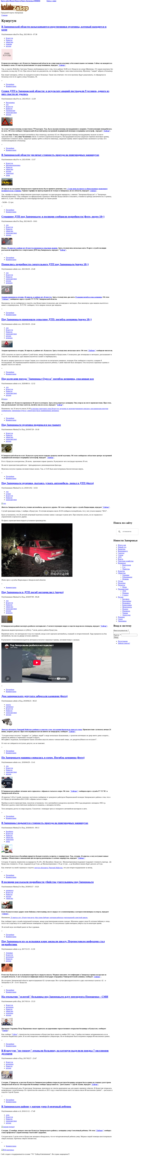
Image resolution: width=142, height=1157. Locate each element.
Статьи (120, 555)
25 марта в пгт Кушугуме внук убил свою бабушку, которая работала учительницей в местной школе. (49, 917)
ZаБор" (63, 250)
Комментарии (11, 86)
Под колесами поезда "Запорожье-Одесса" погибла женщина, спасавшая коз (47, 378)
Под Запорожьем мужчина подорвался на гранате (31, 424)
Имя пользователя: (121, 630)
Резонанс (121, 617)
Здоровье (9, 953)
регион (8, 46)
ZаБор (59, 405)
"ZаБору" (5, 299)
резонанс (9, 283)
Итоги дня (122, 545)
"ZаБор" (62, 65)
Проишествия (123, 589)
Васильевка (10, 102)
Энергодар (126, 615)
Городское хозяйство (125, 561)
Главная (4, 15)
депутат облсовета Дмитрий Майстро (48, 868)
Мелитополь (127, 607)
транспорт (10, 173)
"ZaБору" (74, 791)
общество (9, 42)
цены (8, 175)
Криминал (122, 563)
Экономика (122, 621)
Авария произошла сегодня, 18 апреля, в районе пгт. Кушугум (26, 297)
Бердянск (125, 599)
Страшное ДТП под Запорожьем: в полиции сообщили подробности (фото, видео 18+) (52, 216)
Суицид (125, 595)
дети (7, 1115)
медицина (9, 957)
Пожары (125, 593)
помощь (9, 44)
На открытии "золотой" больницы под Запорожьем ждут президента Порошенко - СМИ (54, 996)
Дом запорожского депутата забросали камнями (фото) (34, 696)
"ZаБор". (81, 858)
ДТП (124, 591)
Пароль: (117, 635)
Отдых (120, 581)
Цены (124, 587)
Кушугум (9, 38)
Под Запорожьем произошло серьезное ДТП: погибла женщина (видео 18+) (46, 319)
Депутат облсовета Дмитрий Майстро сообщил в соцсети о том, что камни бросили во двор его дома (41, 729)
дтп (7, 104)
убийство (9, 898)
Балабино (9, 831)
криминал (9, 707)
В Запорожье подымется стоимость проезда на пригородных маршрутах (44, 823)
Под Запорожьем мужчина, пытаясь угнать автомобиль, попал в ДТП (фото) (47, 483)
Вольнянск (126, 603)
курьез (8, 494)
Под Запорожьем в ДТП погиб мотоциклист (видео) (32, 592)
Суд (123, 567)
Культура (121, 571)
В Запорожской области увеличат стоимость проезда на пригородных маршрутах (50, 154)
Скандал (121, 553)
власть (8, 705)
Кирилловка (127, 605)
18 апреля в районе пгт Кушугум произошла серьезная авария (32, 248)
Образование (127, 577)
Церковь (125, 579)
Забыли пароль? (124, 643)
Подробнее (10, 84)
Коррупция (126, 565)
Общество (122, 573)
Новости (9, 40)
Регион (120, 597)
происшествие (11, 112)
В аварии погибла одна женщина (88, 297)
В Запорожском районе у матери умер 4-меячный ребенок (36, 1106)
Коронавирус (123, 551)
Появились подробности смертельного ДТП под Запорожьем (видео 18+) (45, 264)
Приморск (126, 611)
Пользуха (121, 585)
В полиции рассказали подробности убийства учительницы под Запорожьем (47, 881)
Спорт (120, 619)
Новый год (122, 547)
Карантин (121, 549)
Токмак (125, 613)
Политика (121, 583)
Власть (120, 559)
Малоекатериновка (13, 165)
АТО (120, 557)
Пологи (125, 609)
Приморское (10, 110)
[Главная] (15, 11)
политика (9, 1013)
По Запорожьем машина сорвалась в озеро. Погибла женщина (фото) (43, 757)
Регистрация (122, 641)
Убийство (126, 569)
